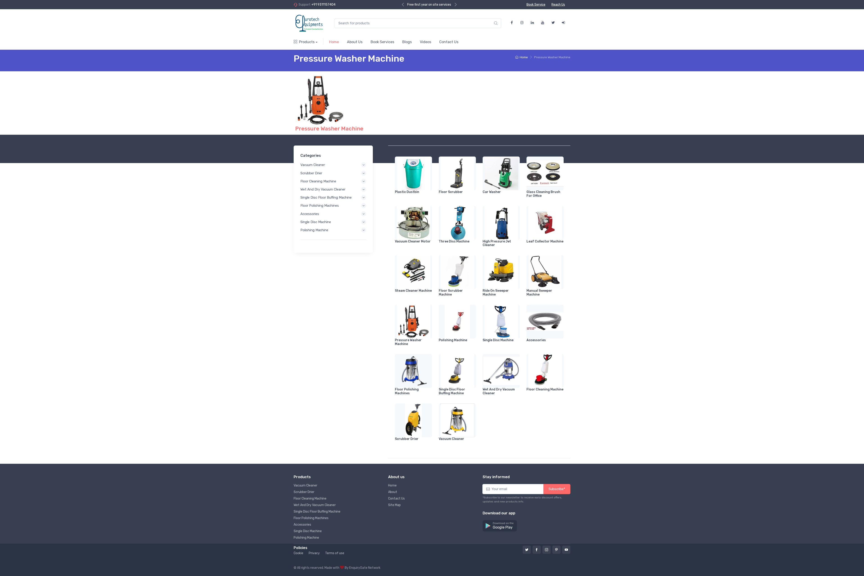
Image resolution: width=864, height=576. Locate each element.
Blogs (407, 42)
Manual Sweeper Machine (539, 292)
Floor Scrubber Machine (451, 292)
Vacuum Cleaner (312, 165)
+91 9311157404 (323, 5)
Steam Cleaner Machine (413, 291)
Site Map (394, 505)
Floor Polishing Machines (319, 206)
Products (307, 42)
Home (334, 42)
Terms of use (334, 553)
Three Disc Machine (454, 241)
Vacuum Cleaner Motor (413, 241)
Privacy (314, 553)
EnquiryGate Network (364, 568)
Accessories (309, 214)
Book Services (382, 42)
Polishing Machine (314, 230)
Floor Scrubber (451, 192)
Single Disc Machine (315, 222)
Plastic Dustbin (407, 192)
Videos (425, 42)
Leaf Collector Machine (544, 241)
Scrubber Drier (311, 173)
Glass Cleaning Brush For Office (543, 194)
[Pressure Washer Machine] (320, 100)
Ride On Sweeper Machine (496, 292)
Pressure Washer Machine (329, 129)
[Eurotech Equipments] (310, 23)
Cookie (298, 553)
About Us (354, 42)
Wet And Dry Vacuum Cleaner (322, 189)
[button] (500, 526)
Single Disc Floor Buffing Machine (326, 197)
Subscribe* (557, 489)
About (392, 492)
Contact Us (448, 42)
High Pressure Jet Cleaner (497, 243)
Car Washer (492, 192)
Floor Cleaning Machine (318, 181)
